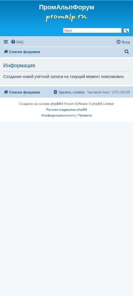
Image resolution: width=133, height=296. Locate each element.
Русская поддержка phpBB (66, 109)
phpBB (56, 103)
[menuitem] (17, 42)
